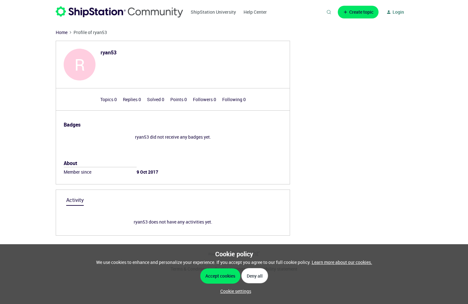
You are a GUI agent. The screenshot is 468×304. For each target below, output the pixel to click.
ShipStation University (213, 12)
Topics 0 (109, 99)
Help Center (255, 12)
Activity (75, 200)
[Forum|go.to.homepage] (119, 11)
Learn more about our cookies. (342, 262)
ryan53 (109, 52)
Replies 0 (132, 99)
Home (61, 32)
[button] (358, 12)
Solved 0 (156, 99)
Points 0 (179, 99)
